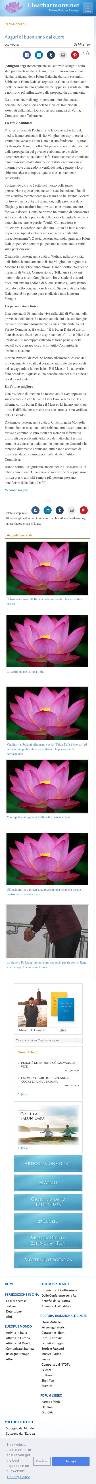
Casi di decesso (16, 1301)
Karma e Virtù (15, 24)
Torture (11, 1306)
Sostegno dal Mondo (20, 1428)
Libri (63, 1030)
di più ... (23, 1094)
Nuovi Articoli (28, 1052)
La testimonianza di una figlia (25, 671)
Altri (9, 1316)
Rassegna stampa (17, 1354)
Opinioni (48, 1407)
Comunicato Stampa (20, 1348)
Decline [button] (42, 1461)
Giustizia (48, 1412)
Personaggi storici (53, 1327)
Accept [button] (71, 1461)
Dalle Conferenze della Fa (59, 1295)
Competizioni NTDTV (56, 1364)
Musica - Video (51, 1354)
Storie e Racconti (53, 1348)
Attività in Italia (16, 1332)
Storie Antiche (51, 1322)
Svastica (47, 1386)
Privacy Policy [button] (18, 1477)
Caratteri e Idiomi (53, 1332)
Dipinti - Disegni (53, 1343)
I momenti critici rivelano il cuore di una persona (45, 1079)
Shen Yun (48, 1380)
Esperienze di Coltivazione (59, 1290)
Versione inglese (16, 490)
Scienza (47, 1370)
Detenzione (14, 1311)
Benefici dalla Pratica (56, 1301)
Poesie (46, 1359)
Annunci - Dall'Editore (56, 1306)
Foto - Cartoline (52, 1338)
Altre (9, 1359)
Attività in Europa (18, 1338)
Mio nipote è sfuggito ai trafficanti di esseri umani (38, 817)
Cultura (47, 1375)
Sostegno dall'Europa (20, 1433)
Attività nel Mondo (18, 1343)
